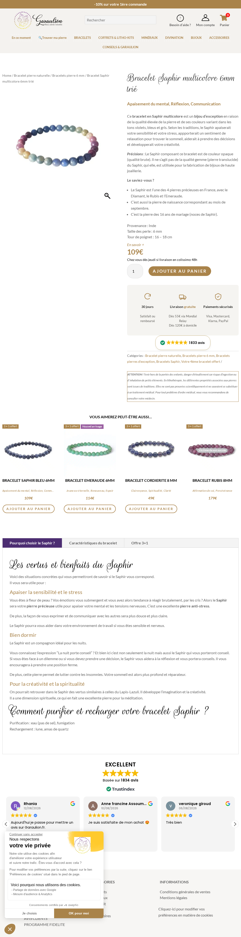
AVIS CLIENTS (35, 918)
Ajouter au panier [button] (28, 509)
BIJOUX (196, 38)
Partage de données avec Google (34, 890)
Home (6, 75)
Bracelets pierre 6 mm (68, 75)
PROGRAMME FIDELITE (44, 924)
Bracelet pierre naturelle (32, 75)
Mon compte (205, 25)
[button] (182, 342)
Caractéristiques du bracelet (93, 543)
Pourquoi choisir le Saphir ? (32, 543)
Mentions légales (173, 897)
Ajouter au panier (180, 271)
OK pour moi (79, 913)
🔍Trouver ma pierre (52, 38)
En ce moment (21, 38)
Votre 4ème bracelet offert (200, 361)
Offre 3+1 (139, 543)
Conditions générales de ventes (185, 891)
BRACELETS (82, 38)
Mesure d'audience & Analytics (32, 894)
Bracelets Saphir (168, 361)
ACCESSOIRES (219, 38)
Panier (224, 25)
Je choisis (29, 913)
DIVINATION (174, 38)
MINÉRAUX (149, 38)
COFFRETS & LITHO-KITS (116, 38)
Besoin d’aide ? (180, 25)
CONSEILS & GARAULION (120, 47)
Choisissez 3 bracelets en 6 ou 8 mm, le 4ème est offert (120, 4)
